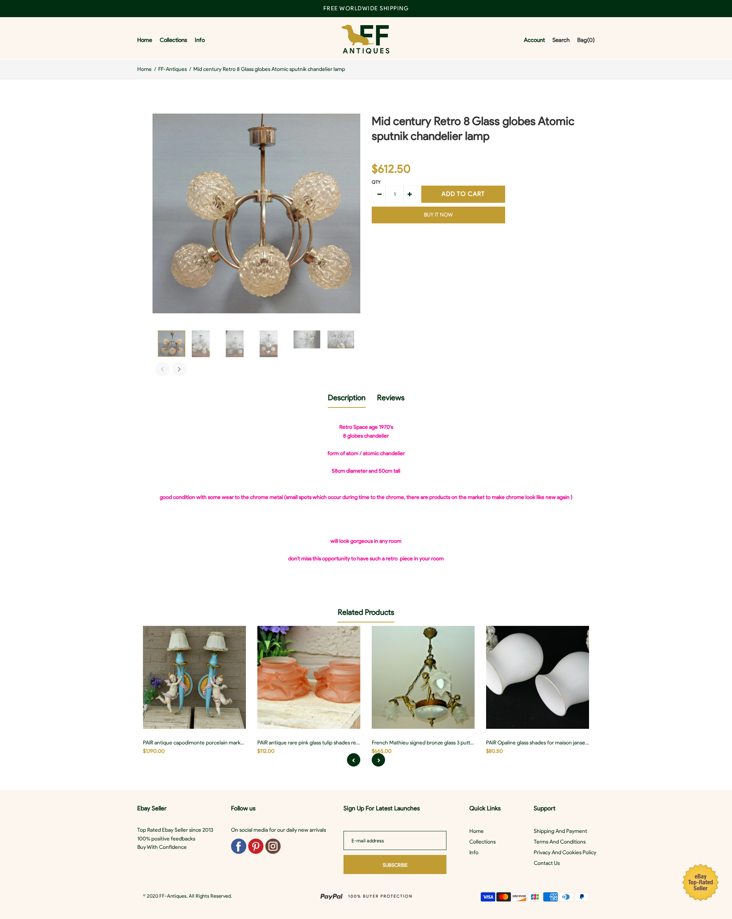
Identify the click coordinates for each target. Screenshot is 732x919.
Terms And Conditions (560, 842)
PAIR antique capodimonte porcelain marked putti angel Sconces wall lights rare (235, 742)
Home (476, 831)
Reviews (391, 397)
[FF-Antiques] (365, 40)
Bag (586, 40)
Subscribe (395, 865)
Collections (482, 842)
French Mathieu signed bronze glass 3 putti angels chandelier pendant (453, 742)
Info (473, 852)
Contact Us (547, 863)
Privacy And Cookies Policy (565, 852)
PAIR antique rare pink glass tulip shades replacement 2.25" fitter (331, 742)
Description (347, 397)
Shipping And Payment (560, 831)
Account (534, 40)
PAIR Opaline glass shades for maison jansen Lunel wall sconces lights (566, 742)
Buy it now (438, 215)
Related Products (366, 612)
